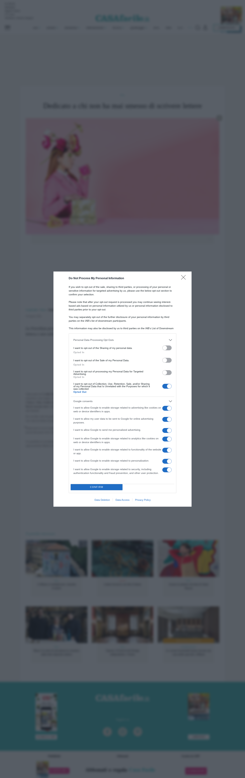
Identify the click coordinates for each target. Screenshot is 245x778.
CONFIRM (96, 487)
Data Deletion (102, 499)
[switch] (167, 347)
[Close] (184, 278)
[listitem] (122, 340)
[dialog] (122, 389)
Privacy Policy (143, 499)
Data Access (122, 499)
